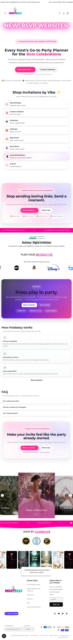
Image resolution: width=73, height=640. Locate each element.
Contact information (63, 637)
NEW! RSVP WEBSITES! (36, 25)
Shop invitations (29, 305)
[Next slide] (70, 495)
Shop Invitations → (30, 210)
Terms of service (54, 635)
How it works (45, 305)
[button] (5, 13)
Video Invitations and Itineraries (33, 590)
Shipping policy (64, 635)
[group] (36, 495)
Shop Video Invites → (25, 69)
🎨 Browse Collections (47, 69)
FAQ (28, 603)
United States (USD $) (12, 629)
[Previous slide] (2, 495)
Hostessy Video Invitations (22, 635)
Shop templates (36, 380)
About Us (30, 599)
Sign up (56, 604)
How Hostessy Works (33, 584)
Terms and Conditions (34, 607)
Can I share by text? (10, 413)
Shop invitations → (30, 448)
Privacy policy (44, 635)
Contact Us (30, 595)
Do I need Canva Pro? (11, 401)
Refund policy (35, 635)
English (28, 629)
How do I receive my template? (14, 407)
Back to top (46, 210)
